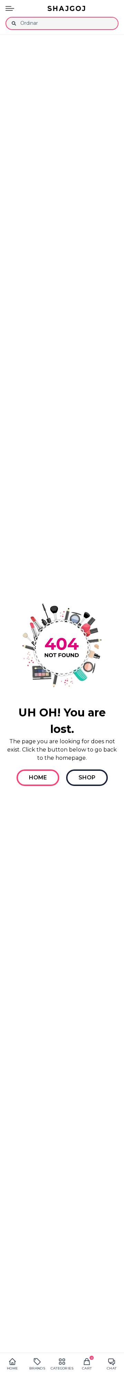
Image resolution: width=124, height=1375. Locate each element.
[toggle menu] (10, 8)
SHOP (87, 777)
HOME (38, 777)
